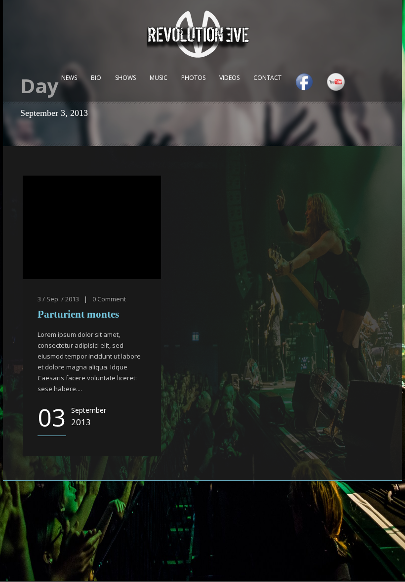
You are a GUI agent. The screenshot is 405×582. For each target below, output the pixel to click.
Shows (125, 77)
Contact (267, 77)
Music (158, 77)
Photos (193, 77)
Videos (229, 77)
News (69, 77)
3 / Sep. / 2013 (58, 298)
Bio (96, 77)
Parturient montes (78, 314)
